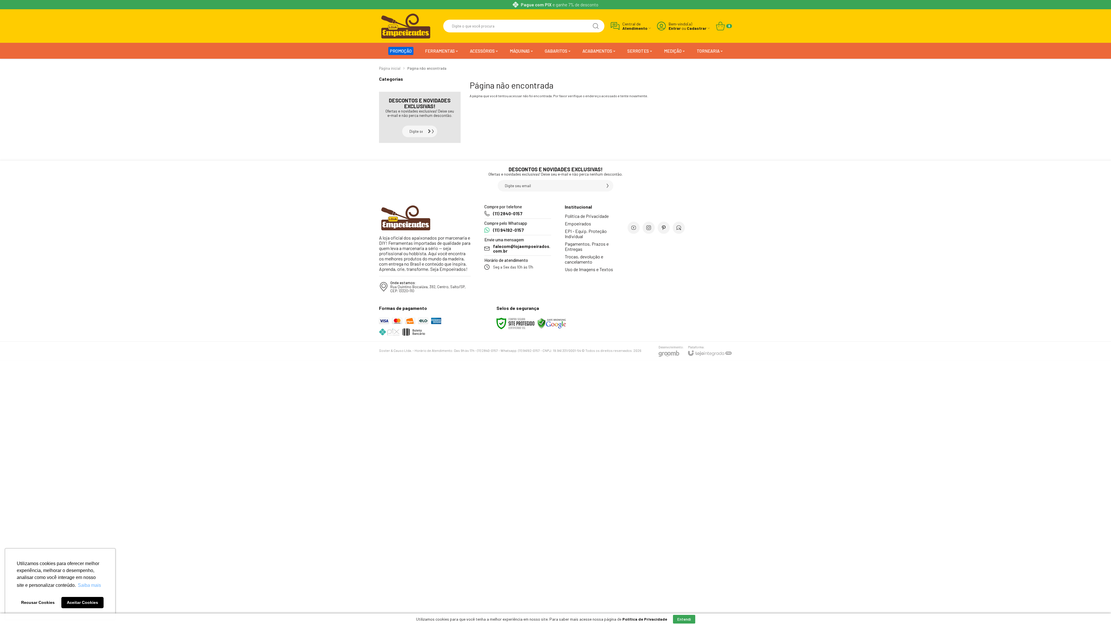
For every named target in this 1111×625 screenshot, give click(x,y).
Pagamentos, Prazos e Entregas (587, 246)
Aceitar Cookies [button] (82, 602)
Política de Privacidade (587, 216)
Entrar (675, 28)
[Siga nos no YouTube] (634, 228)
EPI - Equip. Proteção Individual (586, 233)
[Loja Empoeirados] (406, 26)
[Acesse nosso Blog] (679, 228)
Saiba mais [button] (89, 585)
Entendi (684, 619)
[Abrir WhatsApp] (1096, 610)
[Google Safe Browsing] (551, 323)
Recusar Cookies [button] (38, 602)
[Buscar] (595, 26)
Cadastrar (697, 28)
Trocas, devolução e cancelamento (584, 259)
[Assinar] (431, 131)
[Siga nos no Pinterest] (664, 228)
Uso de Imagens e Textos (589, 269)
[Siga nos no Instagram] (649, 228)
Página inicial (389, 68)
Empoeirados (578, 223)
